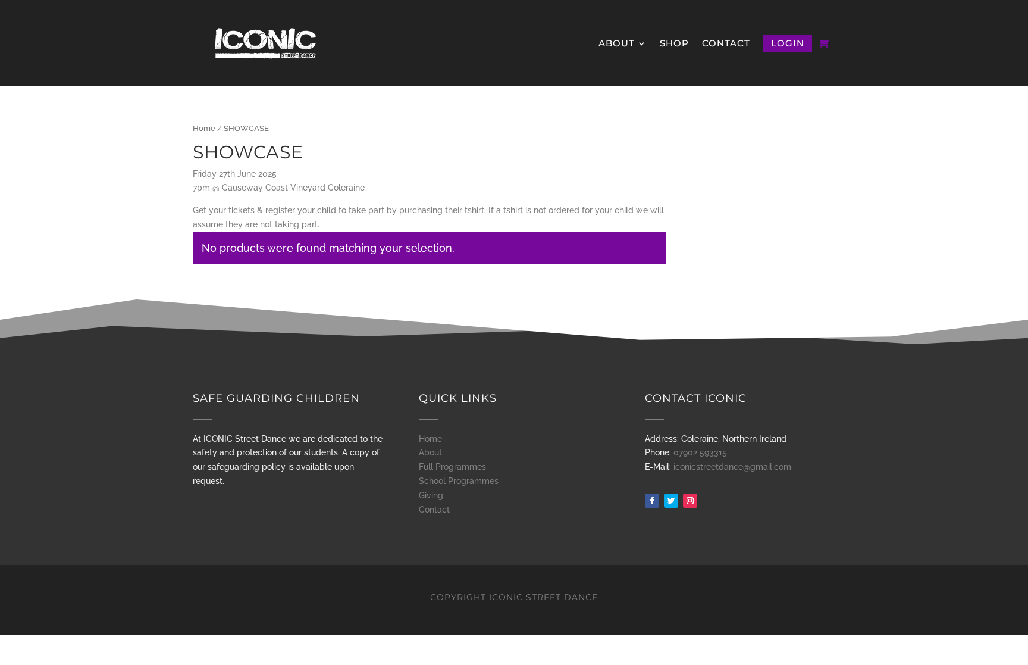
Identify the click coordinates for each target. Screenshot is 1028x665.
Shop (674, 44)
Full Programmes (452, 467)
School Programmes (459, 481)
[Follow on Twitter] (671, 501)
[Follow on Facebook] (652, 501)
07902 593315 (700, 452)
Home (204, 128)
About (616, 44)
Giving (431, 495)
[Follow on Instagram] (690, 501)
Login (787, 43)
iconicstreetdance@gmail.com (732, 467)
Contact (726, 44)
